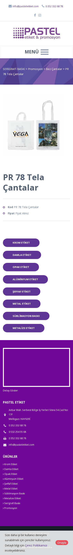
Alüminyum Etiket (25, 279)
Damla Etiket (22, 255)
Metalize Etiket (24, 328)
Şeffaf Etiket (22, 291)
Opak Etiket (21, 267)
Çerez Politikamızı (36, 545)
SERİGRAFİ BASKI (14, 69)
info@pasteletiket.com (25, 6)
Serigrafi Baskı (12, 503)
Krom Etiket (21, 242)
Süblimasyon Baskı (26, 316)
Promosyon (36, 69)
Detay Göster (10, 390)
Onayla (61, 542)
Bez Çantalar (54, 69)
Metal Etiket (22, 303)
